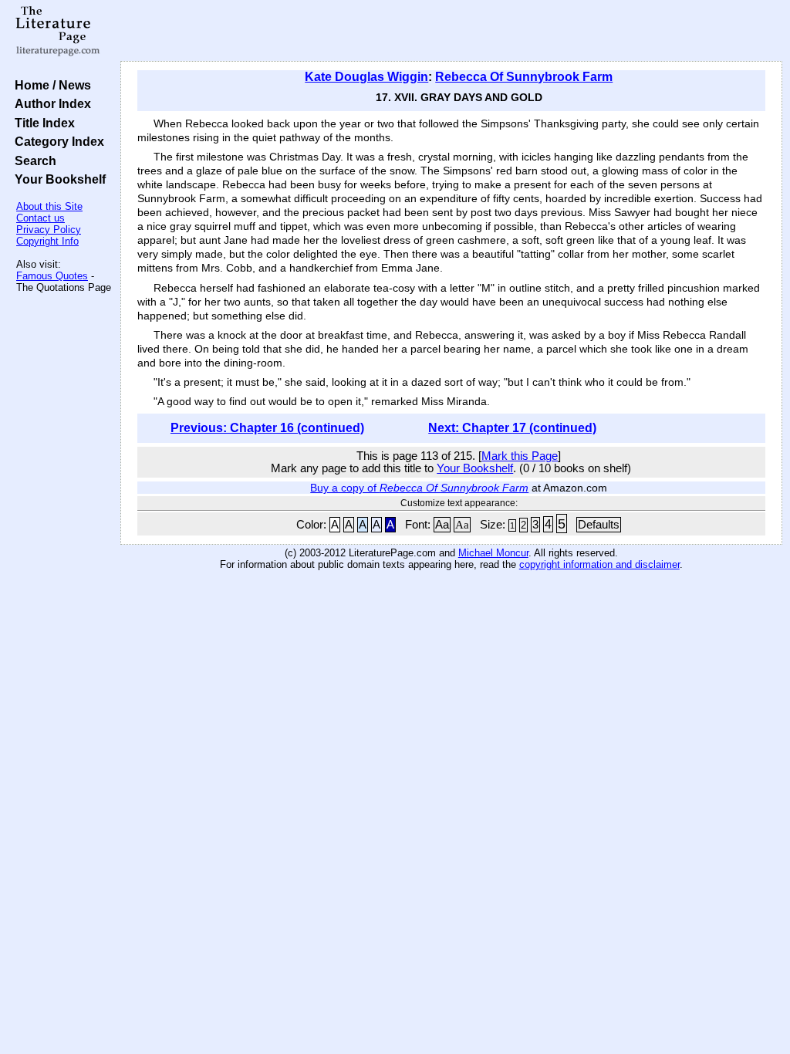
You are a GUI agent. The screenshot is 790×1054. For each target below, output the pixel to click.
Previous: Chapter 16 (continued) (267, 427)
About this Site (49, 206)
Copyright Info (47, 241)
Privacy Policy (48, 229)
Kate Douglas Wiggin (366, 76)
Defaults (599, 525)
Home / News (49, 85)
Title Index (41, 123)
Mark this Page (519, 456)
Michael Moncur (493, 553)
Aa (442, 525)
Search (32, 160)
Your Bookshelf (57, 179)
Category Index (56, 141)
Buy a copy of (419, 487)
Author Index (49, 103)
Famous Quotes (52, 276)
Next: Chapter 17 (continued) (512, 427)
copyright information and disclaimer (599, 564)
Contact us (40, 218)
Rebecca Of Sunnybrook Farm (524, 76)
